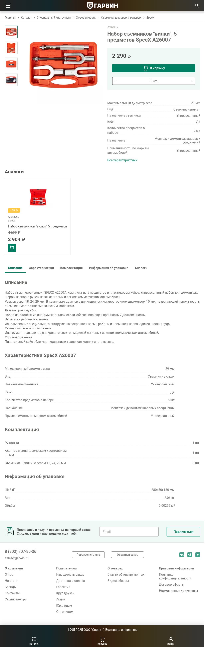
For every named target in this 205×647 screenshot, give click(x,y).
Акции (60, 599)
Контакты (12, 593)
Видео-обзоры (118, 581)
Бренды (10, 587)
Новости (11, 581)
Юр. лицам (64, 605)
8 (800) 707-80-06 (20, 551)
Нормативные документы (178, 591)
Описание (15, 268)
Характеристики (41, 268)
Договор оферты (171, 584)
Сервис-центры (16, 599)
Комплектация (71, 268)
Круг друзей (65, 593)
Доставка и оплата (70, 581)
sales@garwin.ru (16, 558)
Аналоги (141, 268)
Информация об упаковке (108, 268)
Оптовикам (64, 612)
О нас (9, 574)
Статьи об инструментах (126, 574)
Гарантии (63, 587)
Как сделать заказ (70, 574)
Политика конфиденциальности (175, 576)
